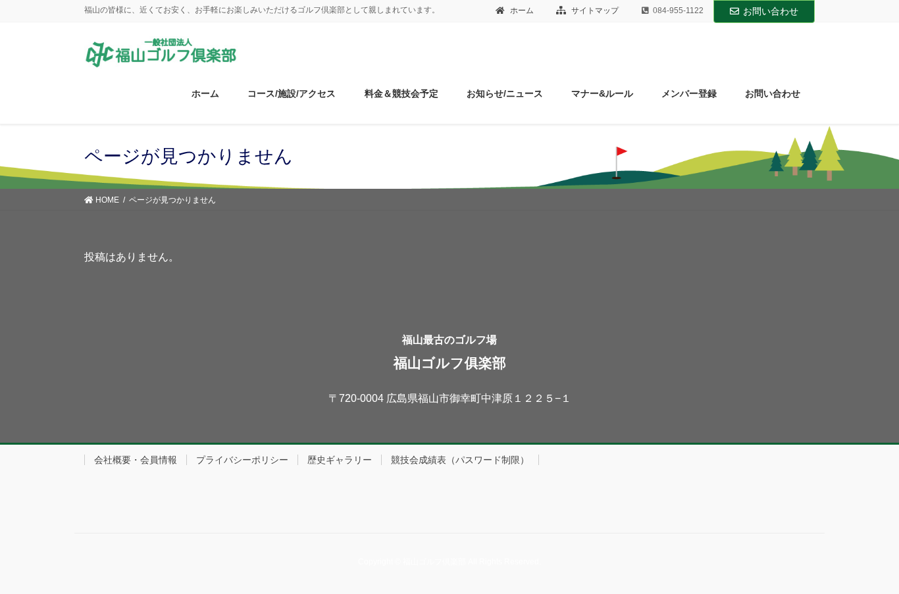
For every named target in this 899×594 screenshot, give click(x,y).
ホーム (521, 10)
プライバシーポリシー (242, 460)
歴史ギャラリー (339, 460)
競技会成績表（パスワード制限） (460, 460)
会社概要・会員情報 (135, 460)
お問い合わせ (770, 11)
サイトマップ (594, 10)
